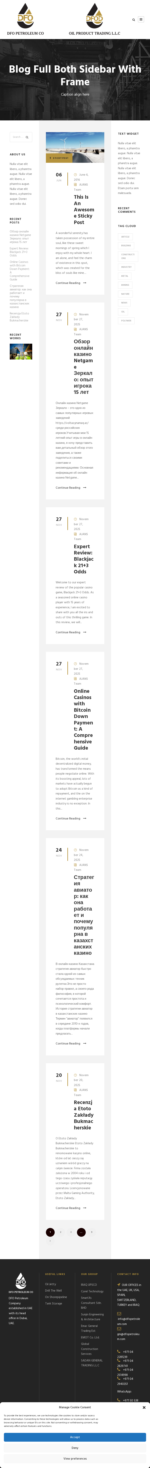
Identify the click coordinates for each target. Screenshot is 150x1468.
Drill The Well (53, 1290)
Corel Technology (92, 1291)
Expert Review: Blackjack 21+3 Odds (84, 560)
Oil (123, 312)
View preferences (75, 1458)
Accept (75, 1437)
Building (126, 245)
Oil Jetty (50, 1284)
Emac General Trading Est (89, 1329)
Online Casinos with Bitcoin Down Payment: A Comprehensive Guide (83, 720)
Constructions (128, 256)
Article (125, 237)
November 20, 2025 (81, 1080)
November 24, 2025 (81, 855)
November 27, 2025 (81, 319)
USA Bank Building (21, 357)
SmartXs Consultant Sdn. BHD (91, 1303)
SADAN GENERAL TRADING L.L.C (92, 1363)
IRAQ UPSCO (89, 1285)
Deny (75, 1448)
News (124, 303)
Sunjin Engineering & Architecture (92, 1317)
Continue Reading (68, 283)
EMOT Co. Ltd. (90, 1337)
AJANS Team (81, 187)
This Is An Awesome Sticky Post (84, 210)
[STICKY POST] (75, 147)
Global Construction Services (89, 1349)
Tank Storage (53, 1303)
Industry (126, 267)
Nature (125, 294)
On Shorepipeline (56, 1297)
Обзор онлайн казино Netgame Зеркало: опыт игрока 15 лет (20, 237)
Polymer (126, 321)
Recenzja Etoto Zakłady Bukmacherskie (84, 1115)
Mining (125, 285)
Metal (124, 276)
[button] (144, 1407)
